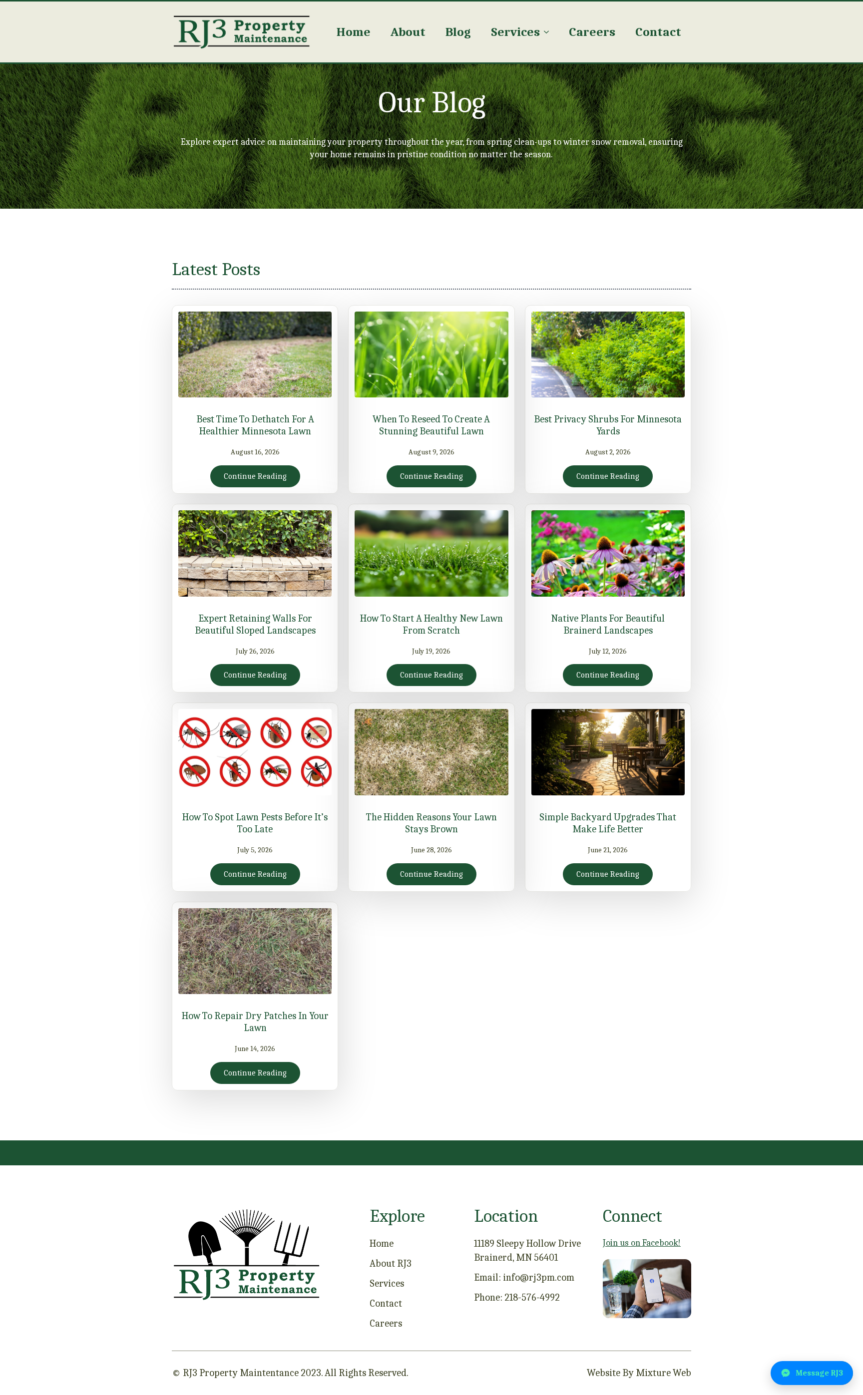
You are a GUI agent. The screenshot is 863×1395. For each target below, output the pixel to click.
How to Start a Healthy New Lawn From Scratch (431, 624)
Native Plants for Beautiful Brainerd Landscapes (608, 624)
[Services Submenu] (549, 31)
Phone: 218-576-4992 (517, 1297)
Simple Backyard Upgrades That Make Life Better (607, 823)
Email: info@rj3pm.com (524, 1277)
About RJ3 (391, 1263)
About (408, 31)
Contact (658, 31)
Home (354, 31)
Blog (458, 31)
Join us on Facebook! (642, 1243)
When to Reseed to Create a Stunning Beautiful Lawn (431, 425)
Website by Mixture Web (639, 1373)
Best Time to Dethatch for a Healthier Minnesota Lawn (255, 425)
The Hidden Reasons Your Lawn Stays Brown (431, 823)
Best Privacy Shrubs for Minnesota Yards (608, 425)
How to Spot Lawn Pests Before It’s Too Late (255, 823)
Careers (592, 31)
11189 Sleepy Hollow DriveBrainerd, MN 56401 (527, 1250)
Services (515, 31)
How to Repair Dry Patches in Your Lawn (255, 1022)
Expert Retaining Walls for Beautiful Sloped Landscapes (255, 624)
